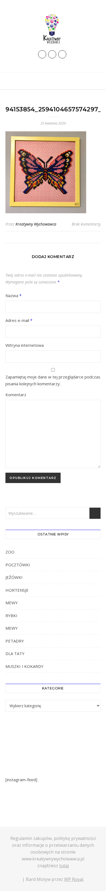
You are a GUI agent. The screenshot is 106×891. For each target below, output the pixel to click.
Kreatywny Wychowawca (35, 224)
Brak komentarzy (86, 224)
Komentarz (15, 394)
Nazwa (13, 295)
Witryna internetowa (24, 345)
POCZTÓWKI (17, 564)
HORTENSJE (17, 590)
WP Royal (73, 879)
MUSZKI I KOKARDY (24, 666)
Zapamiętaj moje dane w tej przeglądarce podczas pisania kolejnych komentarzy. (52, 380)
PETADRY (14, 641)
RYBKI (11, 615)
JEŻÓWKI (14, 577)
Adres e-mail (18, 320)
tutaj (64, 866)
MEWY (11, 602)
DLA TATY (14, 653)
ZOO (9, 552)
